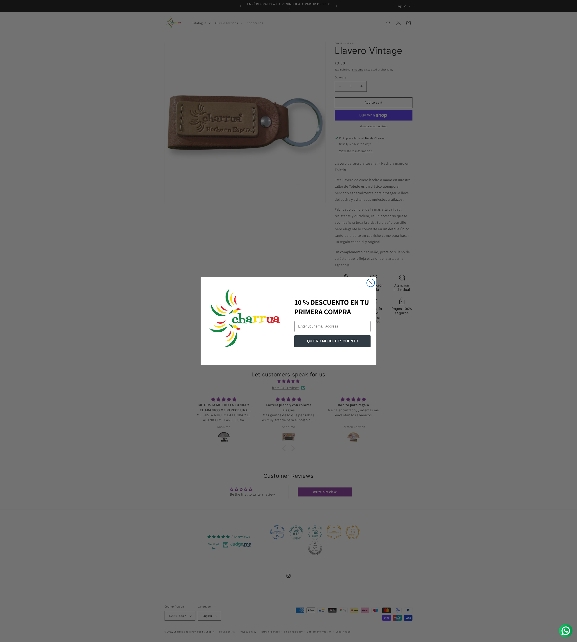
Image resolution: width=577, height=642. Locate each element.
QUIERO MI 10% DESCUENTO (332, 341)
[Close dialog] (371, 283)
